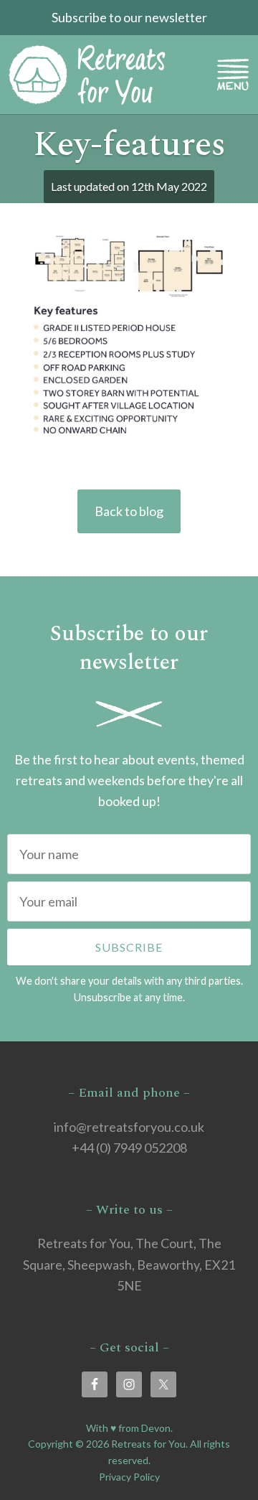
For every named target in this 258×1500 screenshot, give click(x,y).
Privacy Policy (129, 1477)
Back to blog (129, 511)
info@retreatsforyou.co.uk (129, 1127)
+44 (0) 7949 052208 (129, 1148)
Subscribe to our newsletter (129, 17)
